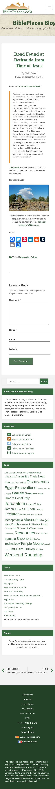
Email (12, 339)
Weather (39, 550)
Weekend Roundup (23, 554)
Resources (25, 533)
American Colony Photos (28, 472)
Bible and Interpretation (15, 587)
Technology (12, 543)
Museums (32, 519)
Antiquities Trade (26, 476)
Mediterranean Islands (31, 514)
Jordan (9, 509)
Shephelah (24, 539)
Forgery (8, 494)
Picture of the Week (26, 528)
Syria (37, 538)
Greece (30, 493)
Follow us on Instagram (22, 453)
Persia (25, 524)
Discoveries (24, 257)
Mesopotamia (14, 520)
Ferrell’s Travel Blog (13, 591)
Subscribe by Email (20, 435)
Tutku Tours (9, 615)
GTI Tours (8, 611)
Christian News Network (29, 86)
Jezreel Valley (33, 504)
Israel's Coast (14, 498)
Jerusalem (15, 503)
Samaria (10, 538)
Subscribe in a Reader (22, 439)
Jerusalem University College (18, 603)
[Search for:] (23, 381)
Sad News (41, 533)
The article (14, 167)
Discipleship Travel (13, 607)
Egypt (10, 487)
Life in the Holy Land (14, 579)
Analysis (10, 476)
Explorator (9, 599)
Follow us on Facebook (22, 448)
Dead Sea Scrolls (18, 482)
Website (13, 349)
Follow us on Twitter (21, 444)
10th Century (10, 473)
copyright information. (30, 781)
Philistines (34, 524)
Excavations (25, 487)
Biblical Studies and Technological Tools (23, 595)
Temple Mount (31, 543)
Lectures (12, 514)
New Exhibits (13, 524)
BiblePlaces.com (12, 575)
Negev (45, 520)
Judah (30, 509)
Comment (14, 300)
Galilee (34, 257)
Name (12, 330)
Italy (27, 498)
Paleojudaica (10, 583)
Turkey (29, 549)
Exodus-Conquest (43, 488)
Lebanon (39, 509)
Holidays (39, 493)
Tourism (17, 549)
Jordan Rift (20, 509)
